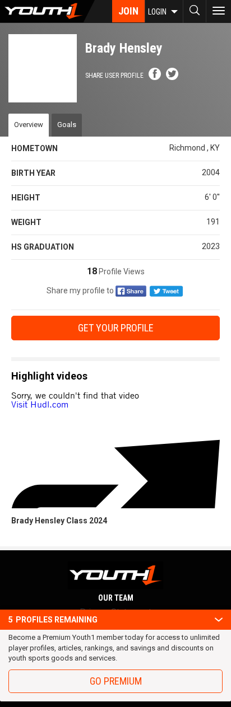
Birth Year (33, 172)
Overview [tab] (28, 124)
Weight (26, 222)
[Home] (47, 11)
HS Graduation (42, 246)
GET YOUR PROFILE (116, 328)
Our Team (115, 597)
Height (25, 197)
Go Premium (116, 681)
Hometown (34, 148)
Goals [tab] (66, 124)
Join (128, 11)
